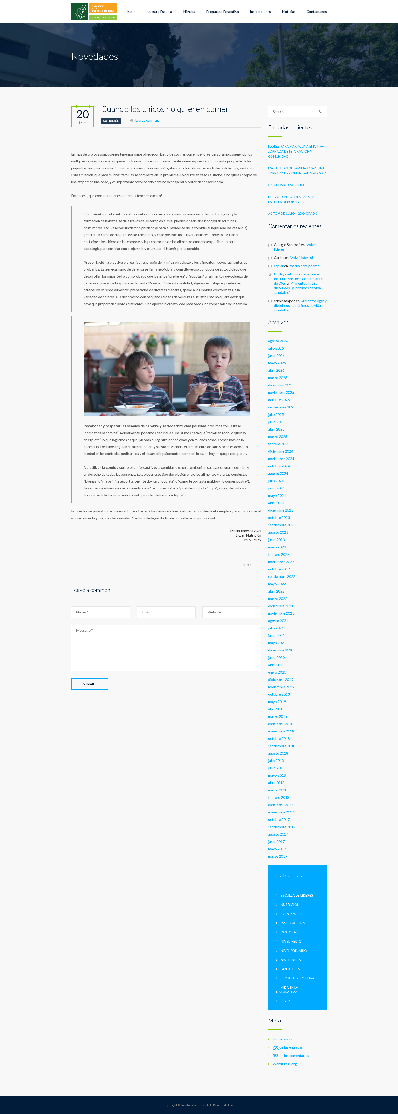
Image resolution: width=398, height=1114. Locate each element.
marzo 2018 (277, 790)
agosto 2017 (278, 834)
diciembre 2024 (280, 451)
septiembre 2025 (281, 407)
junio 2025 (276, 422)
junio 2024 (276, 488)
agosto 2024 (278, 473)
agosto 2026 (278, 341)
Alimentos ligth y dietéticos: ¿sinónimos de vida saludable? (297, 288)
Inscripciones (260, 11)
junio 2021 (276, 635)
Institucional (294, 923)
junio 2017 (276, 841)
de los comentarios (291, 1055)
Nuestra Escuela (159, 11)
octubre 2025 (279, 399)
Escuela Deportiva (297, 978)
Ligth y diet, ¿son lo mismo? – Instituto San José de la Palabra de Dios (298, 278)
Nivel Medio (291, 941)
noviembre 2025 (281, 392)
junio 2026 (276, 355)
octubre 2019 (279, 694)
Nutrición (111, 120)
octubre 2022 (279, 569)
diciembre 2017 (280, 804)
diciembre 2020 (280, 650)
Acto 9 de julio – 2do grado (293, 213)
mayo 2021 (277, 642)
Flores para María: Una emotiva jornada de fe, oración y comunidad (296, 151)
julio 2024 (276, 480)
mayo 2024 (277, 495)
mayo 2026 (277, 363)
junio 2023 (276, 539)
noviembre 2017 (281, 812)
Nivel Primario (294, 950)
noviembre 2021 (281, 613)
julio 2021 (276, 628)
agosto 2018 (278, 753)
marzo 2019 (277, 716)
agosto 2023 (278, 532)
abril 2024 (276, 503)
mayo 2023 (277, 547)
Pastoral (289, 932)
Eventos (288, 914)
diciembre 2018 (280, 723)
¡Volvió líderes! (301, 257)
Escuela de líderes (297, 895)
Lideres (287, 1001)
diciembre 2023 (280, 510)
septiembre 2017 (281, 827)
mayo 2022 (277, 584)
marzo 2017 (277, 856)
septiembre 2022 (281, 576)
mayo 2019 (277, 701)
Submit (88, 684)
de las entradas (288, 1047)
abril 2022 (276, 591)
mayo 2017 (277, 849)
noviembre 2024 (281, 458)
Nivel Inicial (292, 960)
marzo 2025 (277, 436)
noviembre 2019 (281, 687)
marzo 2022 (277, 598)
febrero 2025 (278, 444)
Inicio (131, 11)
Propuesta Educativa (222, 11)
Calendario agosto (286, 185)
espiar (279, 265)
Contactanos (317, 11)
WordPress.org (285, 1064)
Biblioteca (290, 969)
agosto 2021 (278, 620)
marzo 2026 (277, 377)
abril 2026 (276, 370)
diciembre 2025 (280, 385)
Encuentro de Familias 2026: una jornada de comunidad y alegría (297, 170)
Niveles (189, 11)
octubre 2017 (279, 819)
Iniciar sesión (283, 1039)
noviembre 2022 (281, 561)
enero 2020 (277, 672)
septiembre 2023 (281, 525)
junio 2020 (276, 657)
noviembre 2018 (281, 731)
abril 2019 (276, 709)
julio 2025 (276, 414)
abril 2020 (276, 665)
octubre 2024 (279, 466)
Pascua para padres (304, 265)
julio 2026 (276, 348)
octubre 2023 (279, 517)
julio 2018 (276, 760)
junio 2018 (276, 768)
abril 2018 (276, 782)
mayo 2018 (277, 775)
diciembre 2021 (280, 606)
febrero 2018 (278, 797)
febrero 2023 (278, 554)
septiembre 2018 (281, 746)
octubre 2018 (279, 738)
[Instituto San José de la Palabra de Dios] (94, 11)
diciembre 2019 (280, 679)
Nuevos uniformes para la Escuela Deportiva (291, 199)
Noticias (289, 11)
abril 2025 (276, 429)
